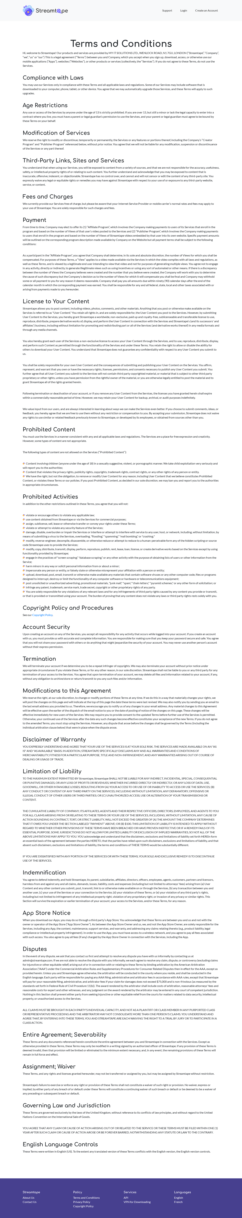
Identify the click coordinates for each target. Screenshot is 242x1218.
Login (183, 10)
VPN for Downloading (137, 1201)
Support (167, 10)
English (178, 1197)
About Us (28, 1197)
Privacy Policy (81, 1201)
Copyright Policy (42, 615)
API (126, 1197)
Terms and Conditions (86, 1197)
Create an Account (206, 10)
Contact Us (29, 1201)
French (178, 1201)
